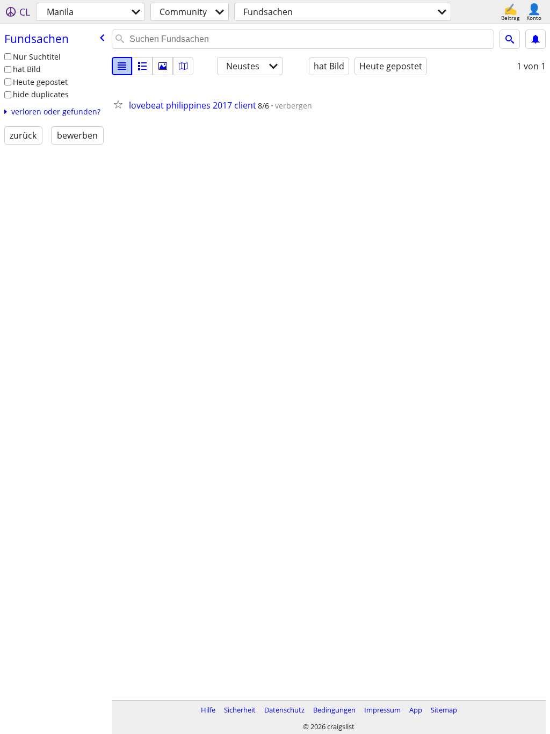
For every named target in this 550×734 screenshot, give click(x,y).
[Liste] (122, 66)
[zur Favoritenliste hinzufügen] (120, 104)
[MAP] (183, 66)
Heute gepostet (40, 82)
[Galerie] (163, 66)
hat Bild (27, 69)
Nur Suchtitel (37, 57)
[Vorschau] (142, 66)
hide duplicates (41, 94)
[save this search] (535, 39)
